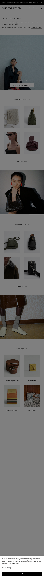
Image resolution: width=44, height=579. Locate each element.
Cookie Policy (15, 563)
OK (22, 574)
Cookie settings (7, 568)
